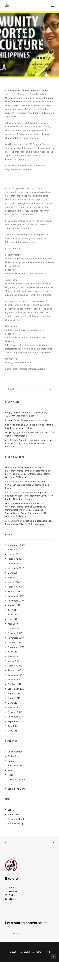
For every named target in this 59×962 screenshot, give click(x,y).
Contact (12, 898)
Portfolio (12, 895)
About (11, 887)
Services (12, 891)
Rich (49, 64)
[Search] (29, 389)
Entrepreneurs (35, 64)
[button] (52, 5)
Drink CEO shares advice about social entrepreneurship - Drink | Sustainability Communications (25, 506)
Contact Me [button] (14, 933)
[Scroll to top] (53, 956)
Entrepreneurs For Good (35, 90)
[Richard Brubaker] (7, 5)
